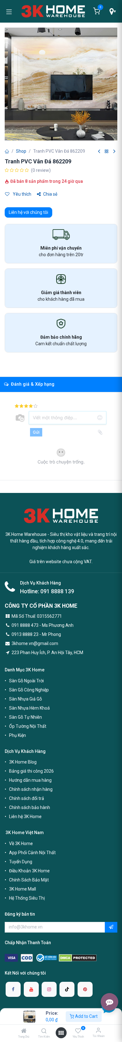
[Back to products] (106, 151)
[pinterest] (85, 989)
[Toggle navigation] (9, 11)
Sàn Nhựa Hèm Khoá (29, 708)
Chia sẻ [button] (50, 194)
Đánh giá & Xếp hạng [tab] (32, 384)
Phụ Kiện (17, 735)
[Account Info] (98, 1030)
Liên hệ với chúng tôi (28, 212)
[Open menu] (61, 1033)
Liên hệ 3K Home (25, 816)
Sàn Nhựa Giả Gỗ (25, 698)
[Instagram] (49, 989)
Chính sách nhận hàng (31, 789)
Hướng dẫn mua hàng (30, 780)
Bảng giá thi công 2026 (31, 771)
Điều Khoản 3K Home (29, 870)
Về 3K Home (21, 843)
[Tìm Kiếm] (44, 1031)
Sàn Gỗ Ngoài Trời (26, 680)
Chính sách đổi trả (26, 798)
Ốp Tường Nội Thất (27, 726)
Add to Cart (86, 1016)
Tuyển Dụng (20, 861)
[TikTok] (66, 989)
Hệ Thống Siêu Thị (27, 898)
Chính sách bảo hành (29, 807)
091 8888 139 (57, 591)
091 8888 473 (25, 625)
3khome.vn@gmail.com (35, 643)
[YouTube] (31, 989)
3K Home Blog (23, 761)
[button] (111, 927)
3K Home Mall (22, 888)
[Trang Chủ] (24, 1031)
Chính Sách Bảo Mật (29, 879)
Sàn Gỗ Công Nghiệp (29, 689)
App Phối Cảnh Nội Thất (32, 852)
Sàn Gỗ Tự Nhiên (25, 717)
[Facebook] (13, 989)
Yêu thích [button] (21, 194)
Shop (21, 151)
